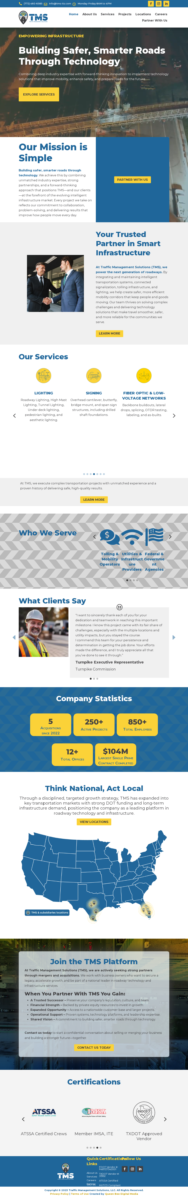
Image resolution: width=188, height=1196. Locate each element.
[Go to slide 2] (87, 474)
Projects (124, 14)
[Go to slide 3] (91, 474)
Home (73, 14)
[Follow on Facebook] (151, 4)
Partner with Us (132, 179)
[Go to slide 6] (101, 474)
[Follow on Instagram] (159, 4)
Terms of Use (80, 1194)
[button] (14, 416)
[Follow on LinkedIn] (166, 4)
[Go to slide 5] (97, 474)
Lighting (44, 393)
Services (107, 14)
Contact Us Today (94, 1047)
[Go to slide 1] (84, 474)
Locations (143, 14)
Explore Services (39, 94)
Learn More (109, 333)
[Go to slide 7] (104, 474)
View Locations (94, 822)
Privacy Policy (59, 1194)
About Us (89, 14)
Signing (94, 393)
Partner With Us (154, 20)
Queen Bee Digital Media (121, 1194)
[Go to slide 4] (94, 474)
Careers (161, 14)
